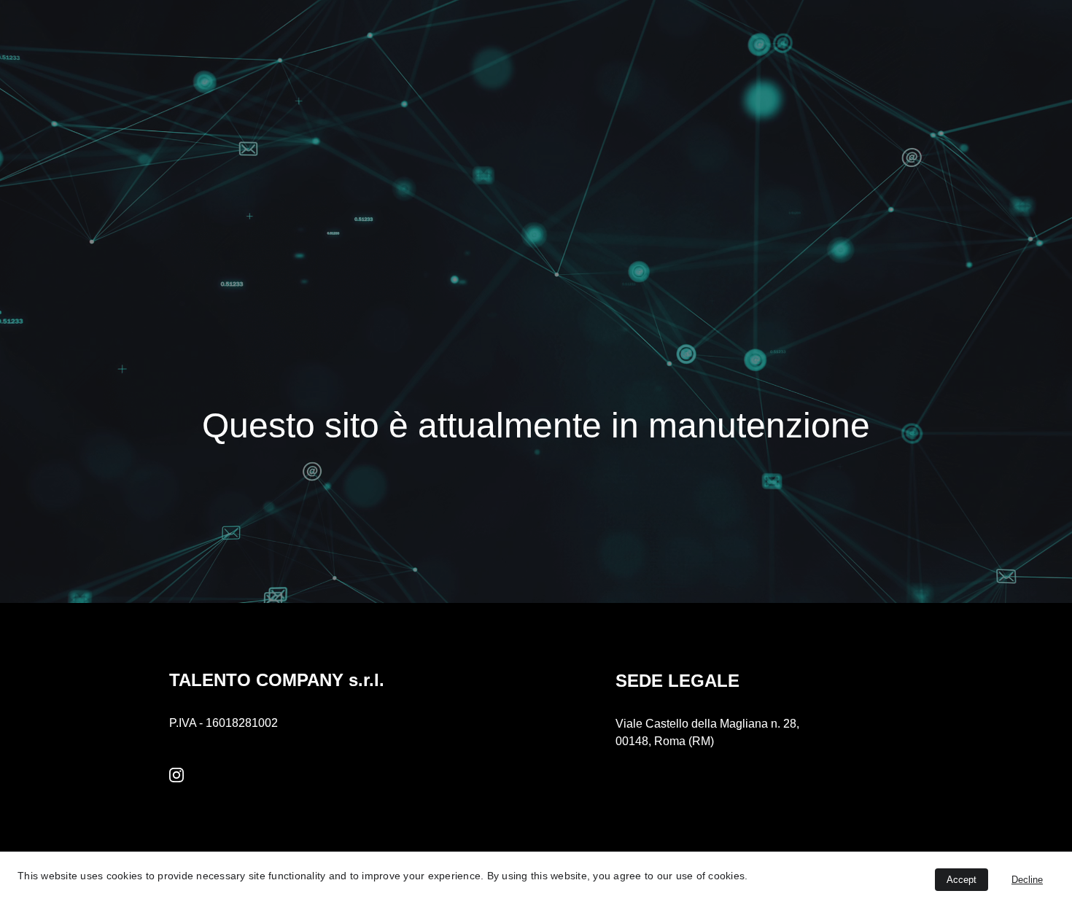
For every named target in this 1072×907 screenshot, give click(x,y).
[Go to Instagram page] (176, 775)
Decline (1027, 879)
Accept (961, 879)
